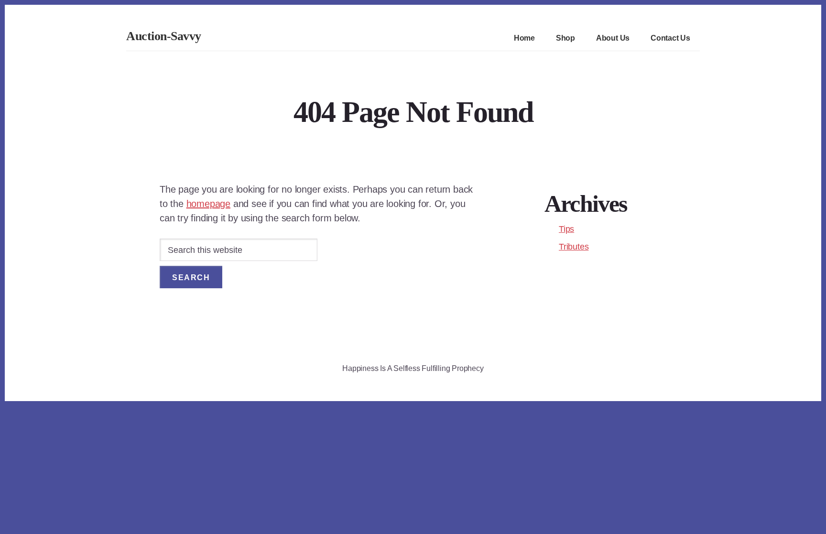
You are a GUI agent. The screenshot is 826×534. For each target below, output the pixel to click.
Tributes (573, 246)
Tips (566, 229)
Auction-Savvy (163, 36)
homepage (208, 203)
